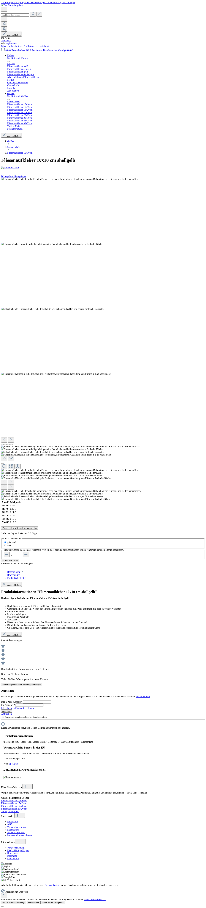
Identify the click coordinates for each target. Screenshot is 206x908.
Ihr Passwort (8, 705)
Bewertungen (13, 853)
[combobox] (15, 15)
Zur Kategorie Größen (18, 96)
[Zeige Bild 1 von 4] (2, 444)
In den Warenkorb (10, 560)
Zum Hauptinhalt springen (14, 2)
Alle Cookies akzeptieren (53, 902)
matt (9, 545)
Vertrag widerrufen (10, 811)
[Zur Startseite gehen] (12, 5)
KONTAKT (13, 858)
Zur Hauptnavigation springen (60, 2)
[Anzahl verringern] (7, 554)
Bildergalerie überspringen (13, 176)
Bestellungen (45, 46)
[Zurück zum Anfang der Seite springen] (4, 895)
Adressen (34, 46)
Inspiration (12, 856)
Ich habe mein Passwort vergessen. (17, 708)
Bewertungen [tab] (14, 575)
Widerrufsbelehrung (16, 827)
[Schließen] (2, 463)
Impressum (12, 821)
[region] (103, 339)
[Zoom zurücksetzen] (11, 466)
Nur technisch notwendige (13, 902)
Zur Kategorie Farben (17, 58)
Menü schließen (14, 35)
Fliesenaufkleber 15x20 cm (14, 806)
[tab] (15, 572)
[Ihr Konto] (4, 29)
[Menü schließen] (8, 61)
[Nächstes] (11, 440)
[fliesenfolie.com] (103, 167)
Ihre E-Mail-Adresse (11, 701)
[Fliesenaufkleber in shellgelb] (52, 244)
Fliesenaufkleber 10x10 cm (14, 800)
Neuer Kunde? (143, 696)
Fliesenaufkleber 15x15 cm (14, 803)
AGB (10, 824)
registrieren (11, 43)
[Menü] (4, 9)
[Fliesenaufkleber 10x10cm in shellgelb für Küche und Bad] (71, 179)
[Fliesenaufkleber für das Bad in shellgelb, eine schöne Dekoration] (52, 309)
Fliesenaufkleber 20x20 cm (14, 808)
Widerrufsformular (16, 832)
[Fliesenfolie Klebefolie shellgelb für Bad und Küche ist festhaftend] (56, 374)
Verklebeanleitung (15, 847)
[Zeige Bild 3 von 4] (8, 444)
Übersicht (6, 46)
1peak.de (13, 763)
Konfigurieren (33, 902)
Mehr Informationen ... (95, 899)
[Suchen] (33, 14)
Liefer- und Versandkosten (19, 835)
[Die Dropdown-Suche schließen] (39, 14)
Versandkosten (52, 885)
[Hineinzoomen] (17, 466)
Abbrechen (6, 714)
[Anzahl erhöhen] (26, 554)
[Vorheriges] (4, 440)
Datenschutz (13, 829)
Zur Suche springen (36, 2)
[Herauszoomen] (4, 466)
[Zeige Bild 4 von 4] (11, 444)
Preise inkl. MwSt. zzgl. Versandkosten (19, 528)
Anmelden (6, 40)
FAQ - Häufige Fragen (18, 850)
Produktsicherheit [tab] (15, 578)
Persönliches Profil (20, 46)
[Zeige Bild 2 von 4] (5, 444)
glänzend (11, 542)
